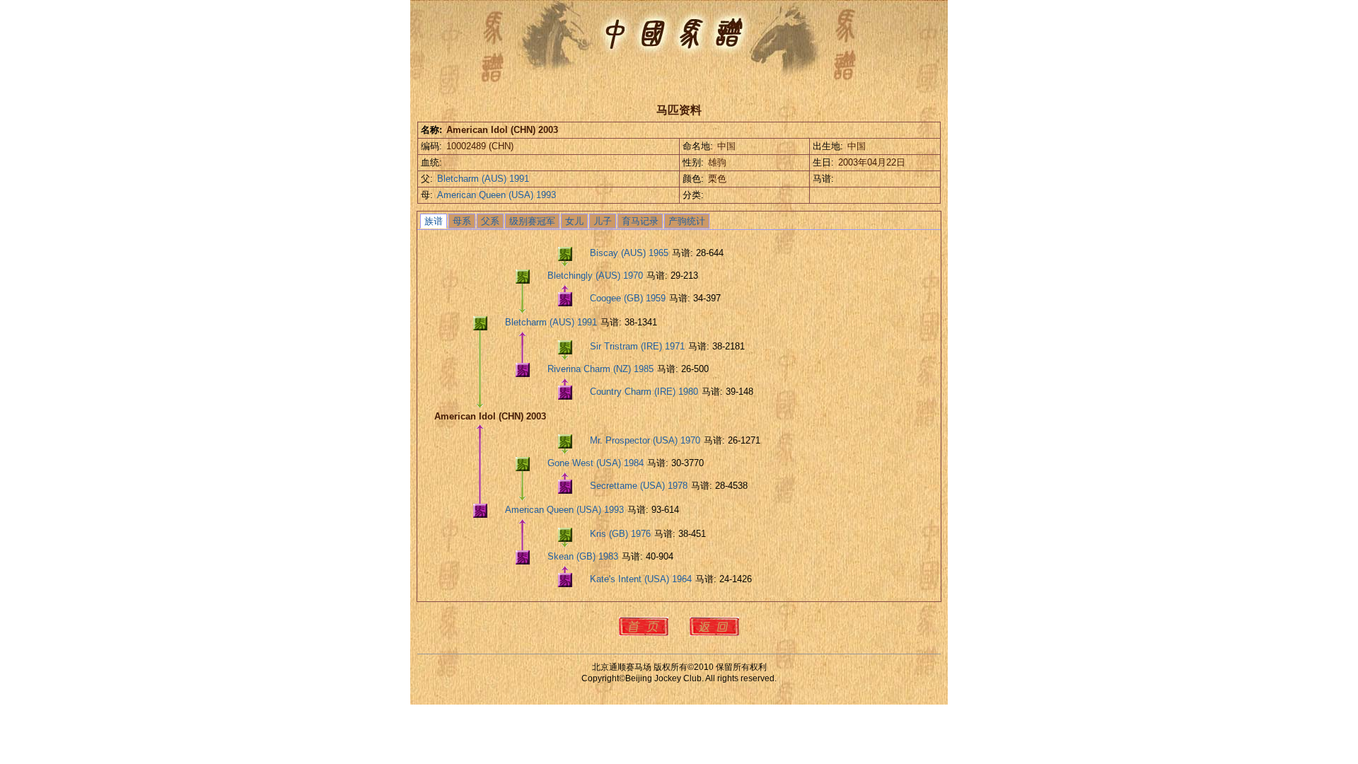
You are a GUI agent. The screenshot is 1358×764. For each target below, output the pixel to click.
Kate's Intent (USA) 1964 (641, 579)
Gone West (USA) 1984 (595, 463)
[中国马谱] (672, 32)
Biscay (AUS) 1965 (629, 253)
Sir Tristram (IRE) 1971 (637, 346)
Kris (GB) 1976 (620, 533)
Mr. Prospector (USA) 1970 (645, 440)
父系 (490, 221)
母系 (462, 221)
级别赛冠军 (532, 221)
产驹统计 (686, 221)
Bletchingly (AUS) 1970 (595, 275)
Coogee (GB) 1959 (628, 298)
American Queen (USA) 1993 (496, 195)
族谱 (433, 221)
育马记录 (640, 221)
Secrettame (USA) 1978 (638, 485)
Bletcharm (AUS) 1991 (483, 178)
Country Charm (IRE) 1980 (644, 391)
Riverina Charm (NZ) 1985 (600, 369)
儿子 (602, 221)
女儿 (574, 221)
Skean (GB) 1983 (582, 556)
